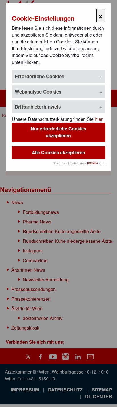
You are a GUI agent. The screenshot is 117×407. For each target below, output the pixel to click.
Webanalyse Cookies (38, 91)
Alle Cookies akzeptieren (58, 152)
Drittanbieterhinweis (38, 106)
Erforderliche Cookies (39, 76)
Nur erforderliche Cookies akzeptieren (58, 132)
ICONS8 (92, 163)
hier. (99, 119)
